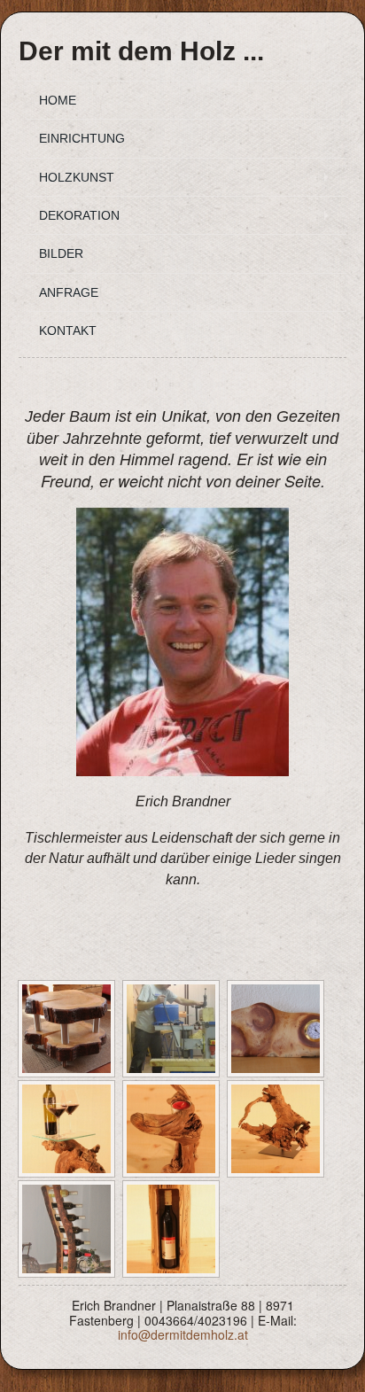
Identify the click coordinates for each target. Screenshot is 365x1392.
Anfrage (68, 292)
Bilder (61, 253)
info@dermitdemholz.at (183, 1334)
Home (57, 100)
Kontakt (68, 330)
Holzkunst (76, 177)
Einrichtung (82, 138)
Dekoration (79, 215)
